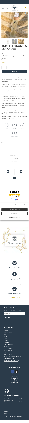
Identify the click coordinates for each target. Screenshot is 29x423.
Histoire (6, 330)
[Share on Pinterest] (21, 172)
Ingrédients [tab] (14, 162)
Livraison (6, 352)
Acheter (14, 71)
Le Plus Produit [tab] (14, 155)
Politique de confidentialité (11, 360)
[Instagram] (16, 372)
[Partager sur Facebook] (8, 172)
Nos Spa (6, 340)
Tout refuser (14, 213)
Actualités (6, 346)
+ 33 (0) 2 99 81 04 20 (14, 298)
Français (6, 411)
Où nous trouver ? (9, 350)
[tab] (14, 152)
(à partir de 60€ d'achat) (14, 279)
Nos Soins (6, 342)
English (6, 413)
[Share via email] (14, 178)
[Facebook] (12, 372)
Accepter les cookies (14, 209)
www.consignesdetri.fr (17, 401)
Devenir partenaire (9, 344)
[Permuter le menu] (3, 7)
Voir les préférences (14, 217)
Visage (5, 334)
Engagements (8, 332)
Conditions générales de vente (12, 356)
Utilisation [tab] (14, 158)
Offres (5, 338)
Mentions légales (8, 354)
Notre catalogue (8, 348)
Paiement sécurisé (9, 358)
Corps (5, 336)
